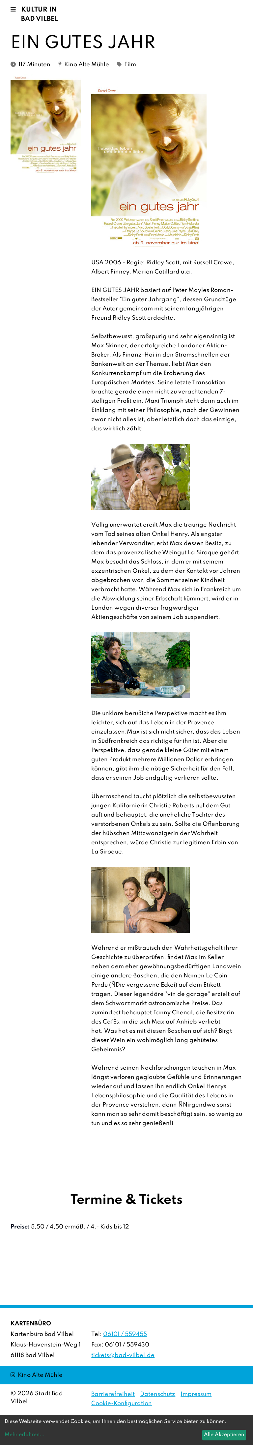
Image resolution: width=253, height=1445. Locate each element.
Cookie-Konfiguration (121, 1403)
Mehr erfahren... (24, 1434)
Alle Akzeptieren (224, 1434)
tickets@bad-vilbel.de (123, 1355)
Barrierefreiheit (113, 1394)
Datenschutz (157, 1394)
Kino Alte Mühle (37, 1375)
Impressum (196, 1394)
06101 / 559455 (125, 1334)
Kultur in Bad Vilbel (39, 14)
